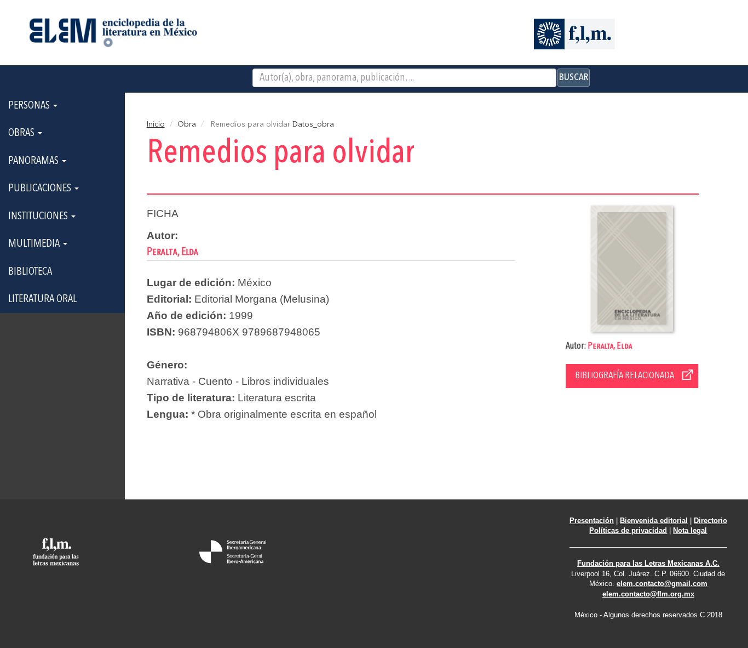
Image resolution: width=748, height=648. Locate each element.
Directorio (710, 520)
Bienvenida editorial (654, 520)
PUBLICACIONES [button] (40, 188)
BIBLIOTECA (30, 271)
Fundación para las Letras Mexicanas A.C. (648, 563)
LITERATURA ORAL (42, 299)
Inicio (156, 124)
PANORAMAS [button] (34, 161)
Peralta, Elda (610, 346)
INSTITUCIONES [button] (39, 216)
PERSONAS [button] (30, 105)
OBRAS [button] (22, 133)
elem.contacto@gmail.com (662, 583)
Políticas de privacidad (628, 530)
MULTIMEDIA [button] (35, 243)
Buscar (573, 77)
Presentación (591, 520)
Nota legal (690, 530)
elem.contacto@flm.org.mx (648, 594)
